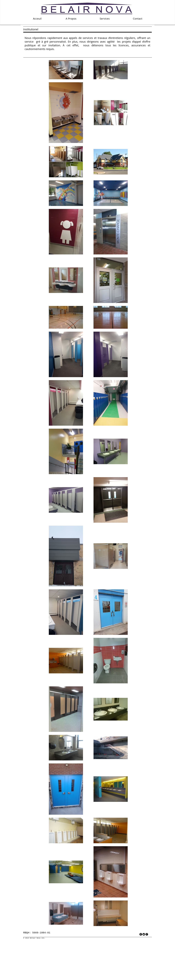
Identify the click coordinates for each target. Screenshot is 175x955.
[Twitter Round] (143, 934)
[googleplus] (146, 934)
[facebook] (140, 934)
